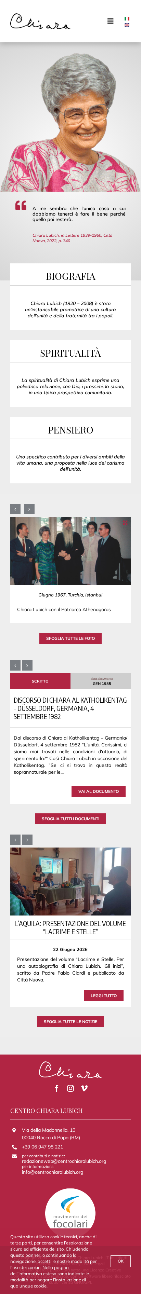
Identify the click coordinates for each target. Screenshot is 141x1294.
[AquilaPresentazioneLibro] (70, 881)
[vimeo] (84, 1088)
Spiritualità (70, 352)
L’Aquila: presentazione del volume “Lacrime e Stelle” (70, 927)
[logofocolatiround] (70, 1190)
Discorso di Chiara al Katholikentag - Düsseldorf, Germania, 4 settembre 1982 (70, 708)
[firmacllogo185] (40, 16)
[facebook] (56, 1088)
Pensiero (70, 429)
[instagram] (70, 1088)
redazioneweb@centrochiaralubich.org (64, 1161)
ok (121, 1261)
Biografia (70, 276)
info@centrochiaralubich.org (52, 1172)
